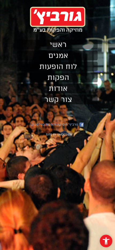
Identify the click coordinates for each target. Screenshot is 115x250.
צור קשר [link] (58, 99)
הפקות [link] (58, 77)
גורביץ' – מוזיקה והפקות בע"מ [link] (57, 20)
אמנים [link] (58, 55)
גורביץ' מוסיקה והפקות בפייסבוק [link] (54, 125)
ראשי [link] (58, 44)
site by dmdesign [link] (59, 135)
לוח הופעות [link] (58, 66)
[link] (106, 241)
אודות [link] (58, 88)
